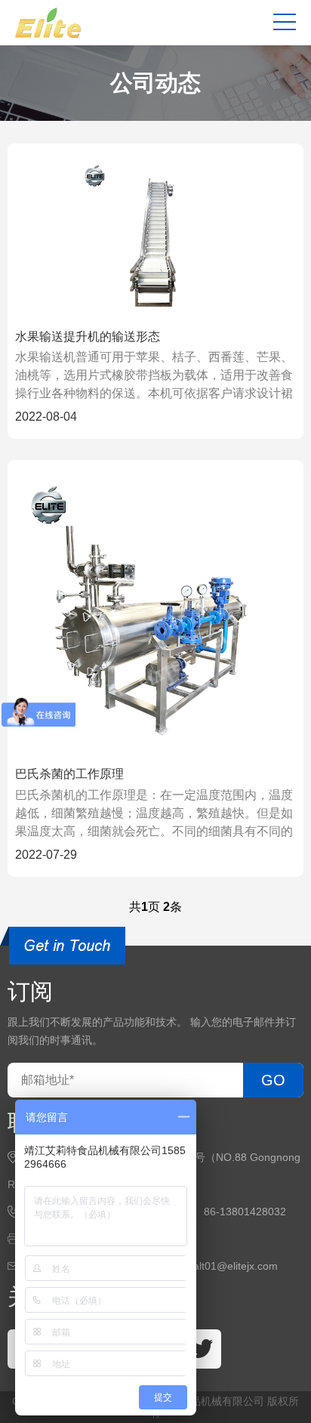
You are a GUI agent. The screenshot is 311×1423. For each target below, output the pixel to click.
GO (273, 1080)
